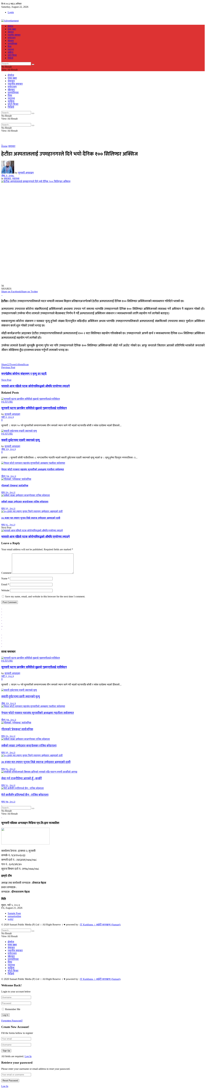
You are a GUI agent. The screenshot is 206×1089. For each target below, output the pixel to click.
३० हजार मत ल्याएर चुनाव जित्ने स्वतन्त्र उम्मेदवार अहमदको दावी (30, 518)
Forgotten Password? (12, 1020)
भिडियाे (10, 58)
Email (5, 584)
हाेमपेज (10, 26)
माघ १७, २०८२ (8, 801)
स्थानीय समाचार (14, 35)
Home (4, 146)
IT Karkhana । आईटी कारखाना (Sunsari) (100, 924)
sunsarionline (14, 916)
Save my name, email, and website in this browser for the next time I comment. (45, 596)
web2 (10, 919)
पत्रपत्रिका (12, 43)
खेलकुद (11, 41)
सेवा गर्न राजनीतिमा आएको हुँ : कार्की (21, 778)
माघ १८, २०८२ (8, 524)
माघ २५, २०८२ (8, 492)
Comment (6, 572)
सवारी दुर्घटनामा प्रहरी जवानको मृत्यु (20, 440)
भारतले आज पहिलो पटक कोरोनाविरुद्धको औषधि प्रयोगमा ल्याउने (35, 536)
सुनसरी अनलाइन (26, 172)
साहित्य (10, 52)
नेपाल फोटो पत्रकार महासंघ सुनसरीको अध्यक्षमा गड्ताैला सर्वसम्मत (32, 469)
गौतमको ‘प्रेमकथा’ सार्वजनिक (14, 486)
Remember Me (12, 1009)
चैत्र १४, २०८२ (8, 476)
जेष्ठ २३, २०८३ (8, 449)
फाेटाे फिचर (12, 55)
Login (11, 12)
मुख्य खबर (12, 29)
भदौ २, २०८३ (7, 417)
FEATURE (7, 401)
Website (5, 590)
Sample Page (14, 913)
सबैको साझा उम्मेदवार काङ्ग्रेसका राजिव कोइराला (24, 502)
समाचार (11, 32)
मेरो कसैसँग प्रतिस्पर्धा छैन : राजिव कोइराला (24, 794)
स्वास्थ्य (11, 49)
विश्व (9, 46)
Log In (28, 1056)
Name (5, 578)
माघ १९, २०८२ (8, 508)
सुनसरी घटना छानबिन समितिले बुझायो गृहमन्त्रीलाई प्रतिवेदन (34, 408)
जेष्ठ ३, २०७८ (7, 175)
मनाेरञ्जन (11, 38)
